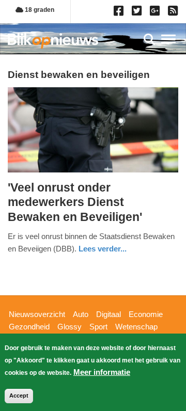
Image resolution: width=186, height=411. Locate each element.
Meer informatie (101, 372)
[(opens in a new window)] (120, 13)
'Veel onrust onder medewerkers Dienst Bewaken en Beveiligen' (75, 202)
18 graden (38, 9)
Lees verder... (103, 248)
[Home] (53, 41)
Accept (18, 395)
